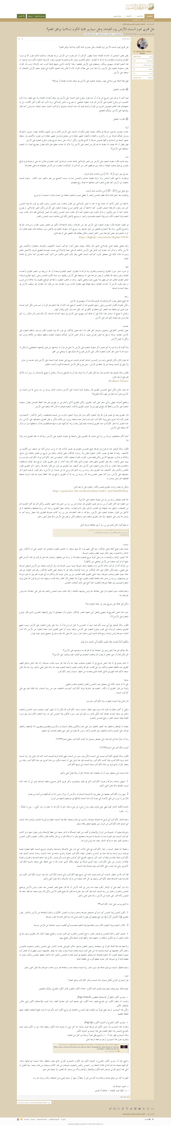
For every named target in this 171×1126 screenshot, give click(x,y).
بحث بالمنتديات (136, 20)
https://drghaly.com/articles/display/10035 (103, 237)
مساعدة (32, 1119)
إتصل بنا (63, 1119)
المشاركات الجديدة (148, 20)
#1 (19, 39)
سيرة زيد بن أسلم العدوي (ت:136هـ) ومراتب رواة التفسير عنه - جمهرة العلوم (108, 530)
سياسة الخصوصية (42, 1119)
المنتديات (149, 16)
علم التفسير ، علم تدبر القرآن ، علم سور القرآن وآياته (98, 34)
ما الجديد (140, 16)
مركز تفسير (117, 16)
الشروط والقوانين (54, 1119)
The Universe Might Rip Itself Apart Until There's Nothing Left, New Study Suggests (89, 1044)
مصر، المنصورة (137, 77)
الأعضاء (128, 16)
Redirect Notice (118, 381)
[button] (134, 16)
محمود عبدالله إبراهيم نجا (144, 34)
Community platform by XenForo (85, 1124)
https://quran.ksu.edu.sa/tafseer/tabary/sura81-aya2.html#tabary (90, 491)
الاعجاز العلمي (118, 34)
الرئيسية (26, 1119)
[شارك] (22, 39)
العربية (147, 1119)
